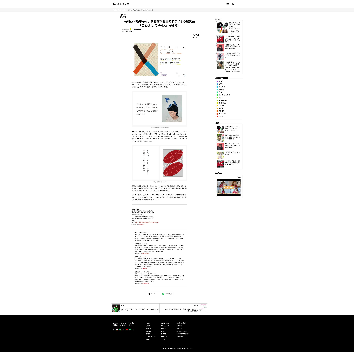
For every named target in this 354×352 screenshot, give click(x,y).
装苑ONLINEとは (181, 323)
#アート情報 (125, 31)
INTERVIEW (148, 328)
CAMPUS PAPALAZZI (151, 337)
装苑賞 (163, 339)
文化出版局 (180, 337)
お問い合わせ (180, 328)
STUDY (148, 334)
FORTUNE (163, 334)
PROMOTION (164, 337)
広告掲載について (182, 331)
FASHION (148, 323)
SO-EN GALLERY (136, 29)
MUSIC (147, 339)
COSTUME (148, 326)
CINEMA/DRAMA (165, 323)
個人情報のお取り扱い (183, 334)
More (238, 177)
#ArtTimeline (132, 31)
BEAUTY (163, 331)
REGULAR (148, 331)
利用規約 (179, 326)
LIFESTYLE (163, 328)
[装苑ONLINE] (119, 4)
